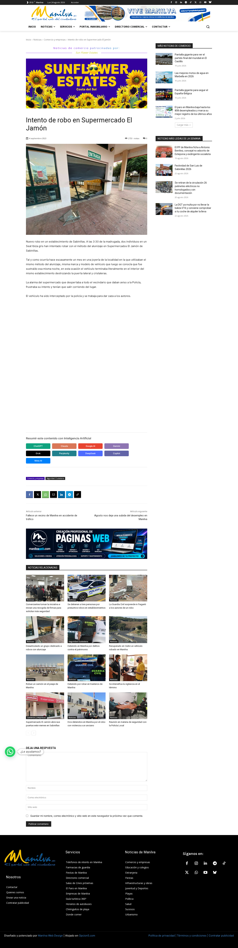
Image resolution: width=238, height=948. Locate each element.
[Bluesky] (210, 3)
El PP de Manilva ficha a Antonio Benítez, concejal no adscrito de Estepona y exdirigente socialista (193, 151)
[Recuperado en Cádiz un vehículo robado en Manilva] (128, 629)
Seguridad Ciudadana (55, 478)
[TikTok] (191, 3)
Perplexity (64, 453)
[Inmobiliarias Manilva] (147, 13)
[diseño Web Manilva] (86, 544)
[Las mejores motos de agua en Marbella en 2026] (164, 77)
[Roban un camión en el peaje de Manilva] (45, 667)
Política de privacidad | (162, 935)
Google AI (90, 446)
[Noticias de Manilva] (54, 13)
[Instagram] (176, 3)
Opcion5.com (87, 935)
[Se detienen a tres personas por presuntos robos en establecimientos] (87, 588)
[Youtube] (205, 3)
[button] (208, 26)
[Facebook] (171, 3)
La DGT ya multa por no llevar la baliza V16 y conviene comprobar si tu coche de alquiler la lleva (193, 208)
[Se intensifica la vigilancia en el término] (128, 667)
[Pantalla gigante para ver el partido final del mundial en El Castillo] (164, 59)
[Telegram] (186, 3)
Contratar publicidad (221, 935)
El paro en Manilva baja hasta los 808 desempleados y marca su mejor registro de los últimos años (193, 110)
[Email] (53, 494)
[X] (196, 3)
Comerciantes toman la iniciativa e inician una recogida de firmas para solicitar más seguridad (43, 608)
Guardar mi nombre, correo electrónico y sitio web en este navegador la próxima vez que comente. (86, 815)
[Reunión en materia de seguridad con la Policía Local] (128, 705)
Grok (38, 453)
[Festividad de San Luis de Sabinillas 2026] (164, 170)
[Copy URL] (77, 494)
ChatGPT (38, 446)
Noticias (37, 39)
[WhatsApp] (200, 3)
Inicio (28, 39)
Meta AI (38, 460)
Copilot (116, 453)
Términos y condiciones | (192, 935)
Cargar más (182, 124)
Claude (64, 446)
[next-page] (34, 733)
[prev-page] (28, 733)
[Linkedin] (181, 3)
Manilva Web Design (50, 935)
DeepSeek (90, 453)
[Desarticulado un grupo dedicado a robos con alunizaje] (45, 629)
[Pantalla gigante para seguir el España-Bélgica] (164, 94)
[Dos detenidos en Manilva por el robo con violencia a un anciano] (87, 705)
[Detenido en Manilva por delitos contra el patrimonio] (87, 629)
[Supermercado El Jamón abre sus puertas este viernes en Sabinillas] (45, 705)
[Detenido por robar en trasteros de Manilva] (87, 667)
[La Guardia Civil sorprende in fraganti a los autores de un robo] (128, 588)
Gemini (116, 446)
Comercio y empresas (55, 39)
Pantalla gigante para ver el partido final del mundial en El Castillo (191, 58)
